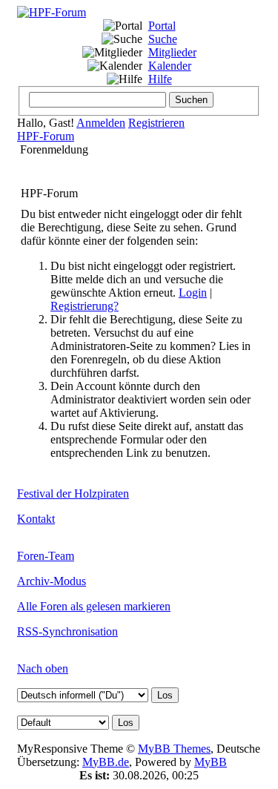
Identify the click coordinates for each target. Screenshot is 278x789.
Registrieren (156, 122)
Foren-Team (45, 555)
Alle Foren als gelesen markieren (94, 606)
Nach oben (42, 668)
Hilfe (160, 79)
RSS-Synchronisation (67, 631)
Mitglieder (172, 52)
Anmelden (100, 122)
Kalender (169, 65)
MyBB (210, 762)
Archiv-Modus (51, 581)
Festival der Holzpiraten (73, 493)
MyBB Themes (174, 748)
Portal (162, 25)
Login (193, 292)
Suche (162, 39)
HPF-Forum (45, 136)
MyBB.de (105, 762)
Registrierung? (84, 306)
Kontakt (36, 518)
